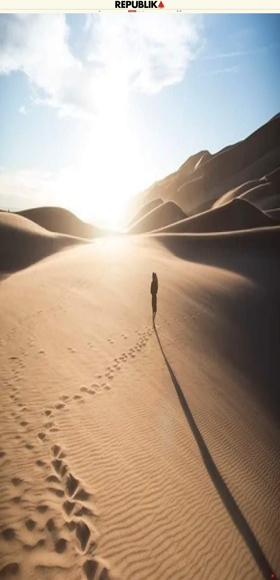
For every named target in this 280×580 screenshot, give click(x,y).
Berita (139, 11)
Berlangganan (132, 11)
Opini (143, 11)
